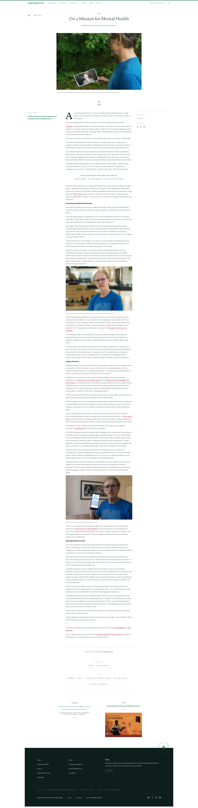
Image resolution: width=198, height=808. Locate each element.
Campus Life (74, 3)
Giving (98, 3)
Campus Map (40, 777)
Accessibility (72, 773)
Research (71, 678)
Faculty (80, 678)
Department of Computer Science (89, 380)
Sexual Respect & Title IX (43, 773)
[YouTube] (160, 798)
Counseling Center (119, 628)
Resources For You (157, 3)
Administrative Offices (43, 764)
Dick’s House (77, 194)
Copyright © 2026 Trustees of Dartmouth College (50, 797)
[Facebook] (149, 798)
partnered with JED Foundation (87, 529)
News (91, 3)
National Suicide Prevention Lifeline (110, 634)
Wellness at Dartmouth (99, 684)
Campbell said (79, 428)
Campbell (69, 126)
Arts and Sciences (121, 678)
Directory (39, 768)
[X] (152, 798)
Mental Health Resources (75, 768)
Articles (99, 13)
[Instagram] (156, 798)
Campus (91, 665)
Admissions (52, 3)
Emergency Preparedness (75, 764)
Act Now (109, 770)
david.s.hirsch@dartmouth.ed (105, 651)
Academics (63, 3)
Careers (71, 760)
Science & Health (102, 665)
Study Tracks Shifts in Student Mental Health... (110, 790)
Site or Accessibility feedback (94, 797)
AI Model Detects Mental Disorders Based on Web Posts (61, 790)
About (84, 3)
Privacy (69, 797)
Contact (39, 760)
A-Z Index (78, 797)
